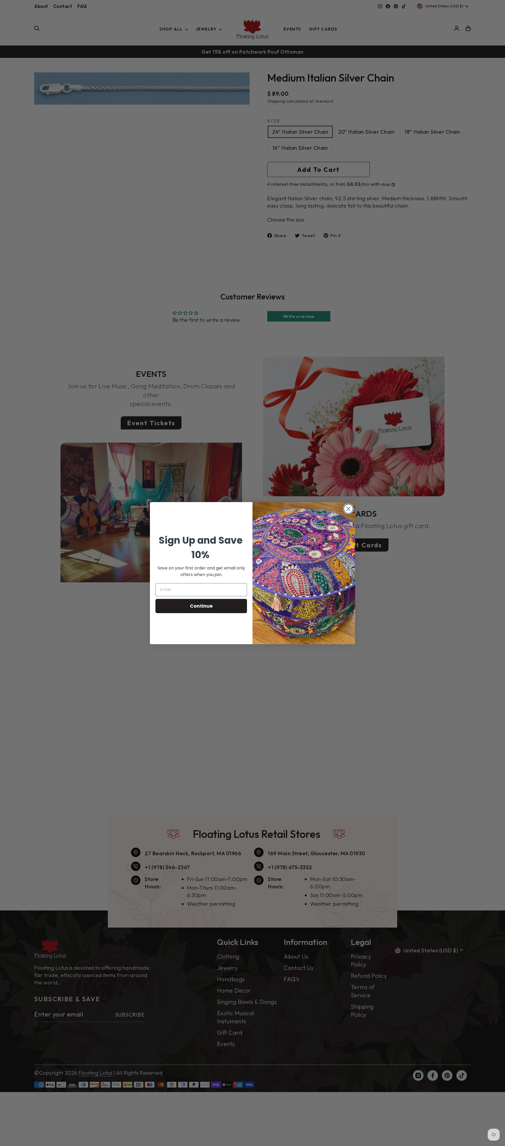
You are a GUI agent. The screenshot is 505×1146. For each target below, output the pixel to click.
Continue (201, 606)
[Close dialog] (348, 508)
